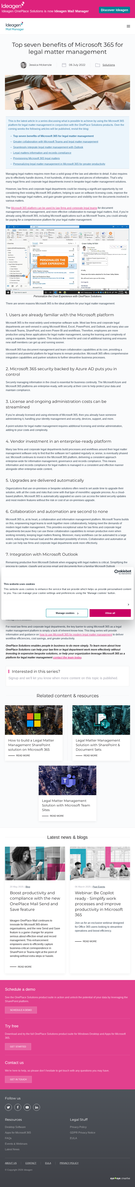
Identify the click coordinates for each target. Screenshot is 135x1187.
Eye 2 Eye (120, 1178)
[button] (128, 26)
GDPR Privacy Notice (82, 1132)
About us (11, 1163)
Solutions (109, 64)
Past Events (99, 886)
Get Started (18, 1046)
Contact (30, 1163)
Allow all (110, 613)
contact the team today (67, 657)
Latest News (12, 1149)
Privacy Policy (78, 1127)
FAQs (8, 1138)
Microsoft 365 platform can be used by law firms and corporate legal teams (54, 207)
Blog (28, 886)
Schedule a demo (21, 1010)
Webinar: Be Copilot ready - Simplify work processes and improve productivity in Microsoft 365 (99, 903)
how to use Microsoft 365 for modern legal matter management (76, 634)
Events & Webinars (16, 1143)
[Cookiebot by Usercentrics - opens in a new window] (116, 572)
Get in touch (18, 1079)
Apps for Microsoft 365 (18, 1132)
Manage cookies (65, 613)
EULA (73, 1138)
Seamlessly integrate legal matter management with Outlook (48, 147)
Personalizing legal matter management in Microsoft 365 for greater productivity (59, 164)
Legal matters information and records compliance (42, 152)
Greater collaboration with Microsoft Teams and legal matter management (55, 141)
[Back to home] (15, 26)
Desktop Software (15, 1127)
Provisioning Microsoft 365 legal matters (36, 158)
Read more (25, 966)
